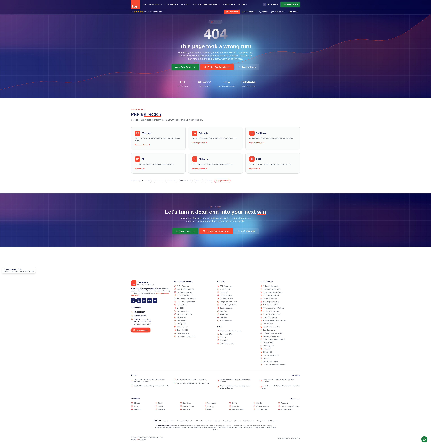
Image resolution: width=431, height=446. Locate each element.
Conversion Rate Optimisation (230, 331)
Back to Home (249, 67)
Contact (294, 12)
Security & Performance (185, 289)
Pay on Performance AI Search (274, 364)
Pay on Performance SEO (186, 336)
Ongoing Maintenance (185, 295)
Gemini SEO (267, 349)
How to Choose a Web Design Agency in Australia (151, 386)
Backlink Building (183, 333)
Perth (160, 403)
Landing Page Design (184, 292)
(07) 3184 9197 (139, 312)
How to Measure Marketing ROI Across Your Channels (278, 381)
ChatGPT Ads (225, 289)
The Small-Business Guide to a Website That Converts (235, 381)
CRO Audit (223, 340)
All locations (295, 399)
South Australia (261, 409)
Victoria (259, 403)
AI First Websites (152, 4)
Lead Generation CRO (228, 343)
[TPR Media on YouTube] (149, 300)
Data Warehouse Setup (271, 327)
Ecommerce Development (186, 298)
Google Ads (224, 292)
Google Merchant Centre (229, 302)
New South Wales (238, 409)
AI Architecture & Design (271, 305)
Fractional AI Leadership (271, 314)
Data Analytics (268, 324)
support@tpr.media (140, 315)
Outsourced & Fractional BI (272, 336)
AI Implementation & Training (273, 308)
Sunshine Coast (188, 406)
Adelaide (161, 406)
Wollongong (211, 403)
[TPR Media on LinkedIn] (144, 300)
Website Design (248, 421)
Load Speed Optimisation (186, 302)
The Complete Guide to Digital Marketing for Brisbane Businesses (149, 381)
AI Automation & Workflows (272, 292)
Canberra (161, 409)
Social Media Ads (226, 308)
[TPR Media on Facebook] (133, 300)
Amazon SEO (181, 320)
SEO (185, 4)
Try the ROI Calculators (219, 67)
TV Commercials (226, 320)
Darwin (234, 403)
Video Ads (223, 317)
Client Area (278, 12)
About (264, 12)
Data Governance (269, 330)
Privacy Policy (295, 438)
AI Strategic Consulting (271, 302)
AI (192, 421)
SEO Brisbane (182, 305)
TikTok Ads (224, 314)
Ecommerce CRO (226, 334)
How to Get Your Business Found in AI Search (193, 383)
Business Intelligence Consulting (274, 320)
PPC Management (226, 286)
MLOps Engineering (270, 317)
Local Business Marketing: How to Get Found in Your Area (281, 387)
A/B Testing (224, 337)
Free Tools (233, 12)
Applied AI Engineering (271, 311)
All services (159, 181)
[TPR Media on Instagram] (138, 300)
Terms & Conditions (284, 438)
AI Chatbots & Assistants (271, 289)
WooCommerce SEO (184, 314)
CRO (243, 4)
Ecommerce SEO (183, 311)
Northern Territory (287, 409)
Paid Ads (229, 4)
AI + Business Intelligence (206, 4)
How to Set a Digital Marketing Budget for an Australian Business (235, 387)
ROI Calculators (142, 330)
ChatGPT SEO (268, 342)
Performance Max (226, 298)
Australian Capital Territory (290, 406)
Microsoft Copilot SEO (271, 355)
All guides (296, 375)
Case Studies (249, 12)
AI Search (171, 4)
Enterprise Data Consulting (272, 333)
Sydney (136, 406)
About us (198, 181)
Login (161, 437)
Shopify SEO (181, 324)
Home (148, 181)
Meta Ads (223, 311)
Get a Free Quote (183, 67)
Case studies (171, 181)
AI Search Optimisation (271, 286)
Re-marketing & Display (228, 305)
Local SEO (180, 308)
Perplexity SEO (268, 346)
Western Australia (262, 406)
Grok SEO (266, 358)
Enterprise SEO (182, 330)
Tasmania (284, 403)
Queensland (236, 406)
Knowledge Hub (182, 421)
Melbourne (137, 409)
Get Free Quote (290, 4)
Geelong (210, 406)
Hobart (209, 409)
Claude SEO (267, 352)
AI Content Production (271, 295)
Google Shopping (226, 295)
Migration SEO (182, 327)
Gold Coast (187, 403)
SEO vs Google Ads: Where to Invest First (191, 379)
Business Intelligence (212, 421)
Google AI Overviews (270, 361)
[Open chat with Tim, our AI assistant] (424, 439)
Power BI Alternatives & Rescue (274, 339)
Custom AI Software (270, 298)
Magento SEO (182, 317)
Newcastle (186, 409)
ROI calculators (185, 181)
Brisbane (137, 403)
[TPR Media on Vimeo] (155, 300)
